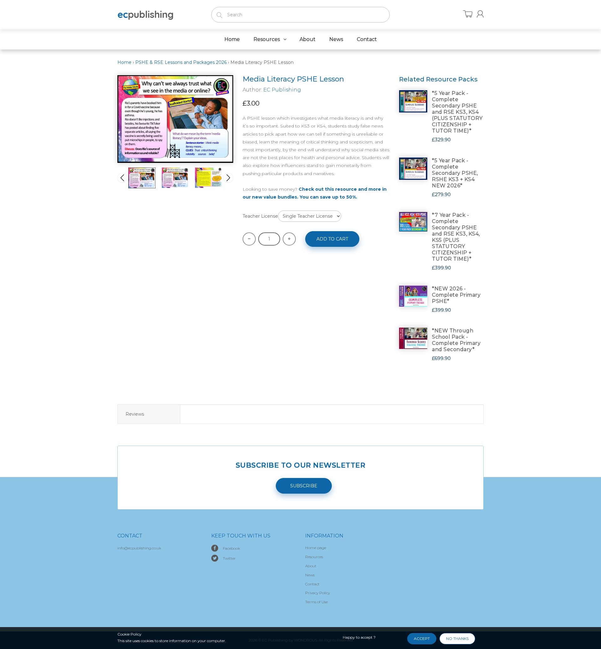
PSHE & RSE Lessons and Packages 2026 (181, 62)
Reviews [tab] (135, 414)
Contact (312, 584)
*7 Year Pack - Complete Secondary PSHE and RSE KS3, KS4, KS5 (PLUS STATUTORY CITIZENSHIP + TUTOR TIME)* (456, 237)
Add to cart (332, 239)
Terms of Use (316, 602)
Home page (315, 547)
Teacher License (260, 216)
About (310, 565)
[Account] (480, 14)
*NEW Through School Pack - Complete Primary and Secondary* (456, 340)
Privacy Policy (317, 592)
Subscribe (303, 486)
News (310, 575)
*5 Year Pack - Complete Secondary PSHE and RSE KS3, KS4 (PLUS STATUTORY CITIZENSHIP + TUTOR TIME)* (457, 112)
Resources (314, 556)
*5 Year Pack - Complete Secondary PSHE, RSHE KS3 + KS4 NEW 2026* (455, 173)
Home (124, 62)
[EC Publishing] (145, 14)
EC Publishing (282, 90)
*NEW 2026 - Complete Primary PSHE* (456, 295)
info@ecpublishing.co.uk (139, 548)
